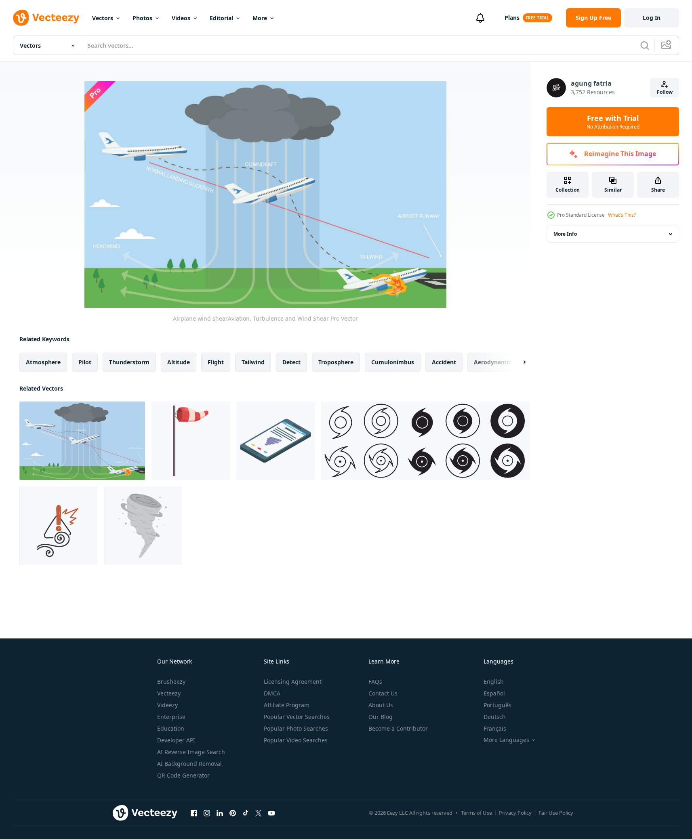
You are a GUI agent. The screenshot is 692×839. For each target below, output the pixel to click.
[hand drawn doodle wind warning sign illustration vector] (58, 525)
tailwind (253, 362)
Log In (651, 17)
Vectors (102, 18)
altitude (178, 362)
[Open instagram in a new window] (207, 812)
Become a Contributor (398, 728)
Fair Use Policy (555, 812)
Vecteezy (169, 693)
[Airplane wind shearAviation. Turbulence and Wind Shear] (82, 441)
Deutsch (495, 717)
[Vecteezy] (46, 18)
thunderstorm (129, 362)
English (494, 681)
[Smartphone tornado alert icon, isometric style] (275, 441)
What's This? (622, 214)
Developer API (176, 740)
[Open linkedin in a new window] (220, 812)
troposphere (335, 362)
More (259, 18)
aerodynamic (492, 362)
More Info (565, 233)
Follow (665, 92)
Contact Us (383, 693)
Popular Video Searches (296, 740)
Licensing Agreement (293, 681)
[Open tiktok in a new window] (245, 812)
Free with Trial (613, 121)
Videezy (167, 705)
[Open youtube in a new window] (271, 812)
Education (170, 728)
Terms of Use (476, 812)
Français (495, 728)
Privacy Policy (515, 812)
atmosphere (43, 362)
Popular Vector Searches (297, 717)
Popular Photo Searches (296, 728)
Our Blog (380, 717)
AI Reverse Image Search (191, 752)
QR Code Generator (183, 775)
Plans (512, 17)
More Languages (506, 740)
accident (444, 362)
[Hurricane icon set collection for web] (425, 441)
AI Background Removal (189, 763)
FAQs (375, 681)
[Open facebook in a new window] (194, 812)
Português (497, 705)
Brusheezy (171, 681)
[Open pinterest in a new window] (232, 812)
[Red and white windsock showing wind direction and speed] (190, 441)
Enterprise (171, 717)
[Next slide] (517, 362)
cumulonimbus (392, 362)
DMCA (272, 693)
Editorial (221, 18)
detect (291, 362)
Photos (142, 18)
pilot (84, 362)
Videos (181, 18)
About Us (380, 705)
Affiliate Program (286, 705)
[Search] (645, 45)
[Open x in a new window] (258, 812)
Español (494, 693)
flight (216, 362)
